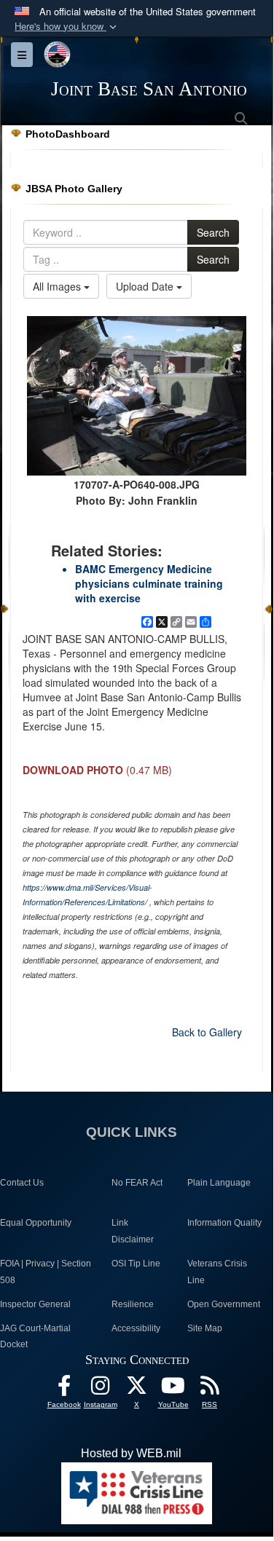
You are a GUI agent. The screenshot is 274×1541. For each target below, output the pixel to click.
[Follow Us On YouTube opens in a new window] (173, 1389)
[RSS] (210, 1389)
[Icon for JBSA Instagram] (100, 1389)
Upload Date (146, 286)
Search (213, 232)
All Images (58, 286)
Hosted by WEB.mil (131, 1453)
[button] (67, 26)
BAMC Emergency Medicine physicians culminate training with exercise (149, 583)
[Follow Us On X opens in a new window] (137, 1389)
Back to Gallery (207, 1032)
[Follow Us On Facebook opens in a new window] (64, 1389)
